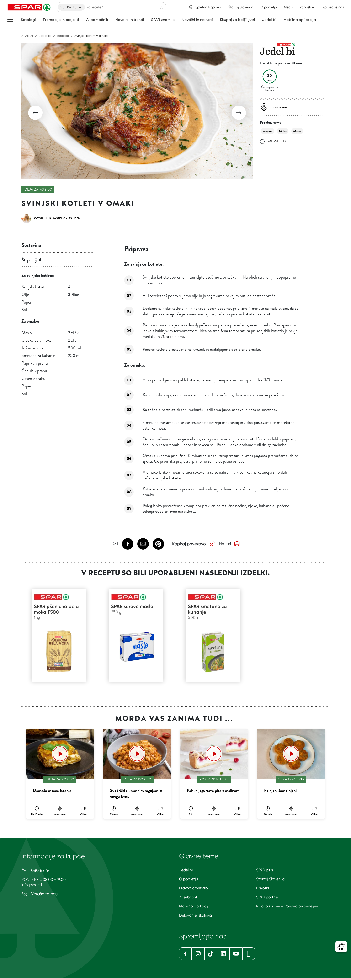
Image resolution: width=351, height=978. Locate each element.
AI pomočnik (97, 20)
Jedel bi (269, 20)
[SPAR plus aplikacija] (248, 953)
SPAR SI (27, 36)
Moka (283, 131)
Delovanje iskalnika (195, 915)
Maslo (297, 131)
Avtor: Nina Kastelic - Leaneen (57, 218)
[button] (35, 113)
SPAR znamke (163, 20)
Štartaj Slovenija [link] (240, 7)
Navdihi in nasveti (197, 20)
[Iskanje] (161, 7)
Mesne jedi (277, 141)
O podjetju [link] (269, 7)
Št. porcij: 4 (31, 260)
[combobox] (71, 7)
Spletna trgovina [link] (208, 7)
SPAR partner (267, 897)
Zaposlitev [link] (307, 7)
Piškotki (262, 888)
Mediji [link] (288, 7)
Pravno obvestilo (193, 888)
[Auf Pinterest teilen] (158, 544)
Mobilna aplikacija (299, 20)
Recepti (63, 36)
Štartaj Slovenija (270, 879)
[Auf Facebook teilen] (127, 544)
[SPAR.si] (29, 7)
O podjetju (188, 879)
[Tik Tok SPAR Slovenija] (210, 953)
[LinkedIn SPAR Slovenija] (223, 953)
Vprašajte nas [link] (333, 7)
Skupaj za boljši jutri (237, 20)
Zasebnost (188, 897)
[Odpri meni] (12, 20)
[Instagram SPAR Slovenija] (198, 953)
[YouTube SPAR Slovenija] (236, 953)
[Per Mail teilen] (143, 544)
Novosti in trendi (129, 20)
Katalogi (28, 20)
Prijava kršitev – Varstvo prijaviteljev (287, 906)
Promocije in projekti (61, 20)
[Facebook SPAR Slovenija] (185, 953)
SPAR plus (264, 870)
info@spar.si (31, 884)
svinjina (267, 131)
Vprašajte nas (44, 893)
